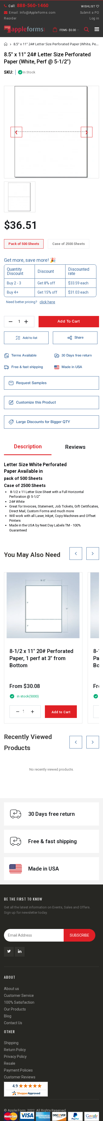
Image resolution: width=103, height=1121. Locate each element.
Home (6, 44)
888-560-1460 (33, 5)
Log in (94, 18)
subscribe (79, 935)
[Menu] (97, 29)
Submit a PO (89, 12)
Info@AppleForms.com (38, 12)
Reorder (10, 18)
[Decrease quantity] (17, 711)
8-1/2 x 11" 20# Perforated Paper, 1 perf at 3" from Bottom (41, 658)
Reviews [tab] (75, 447)
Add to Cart (61, 712)
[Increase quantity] (32, 711)
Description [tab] (28, 446)
